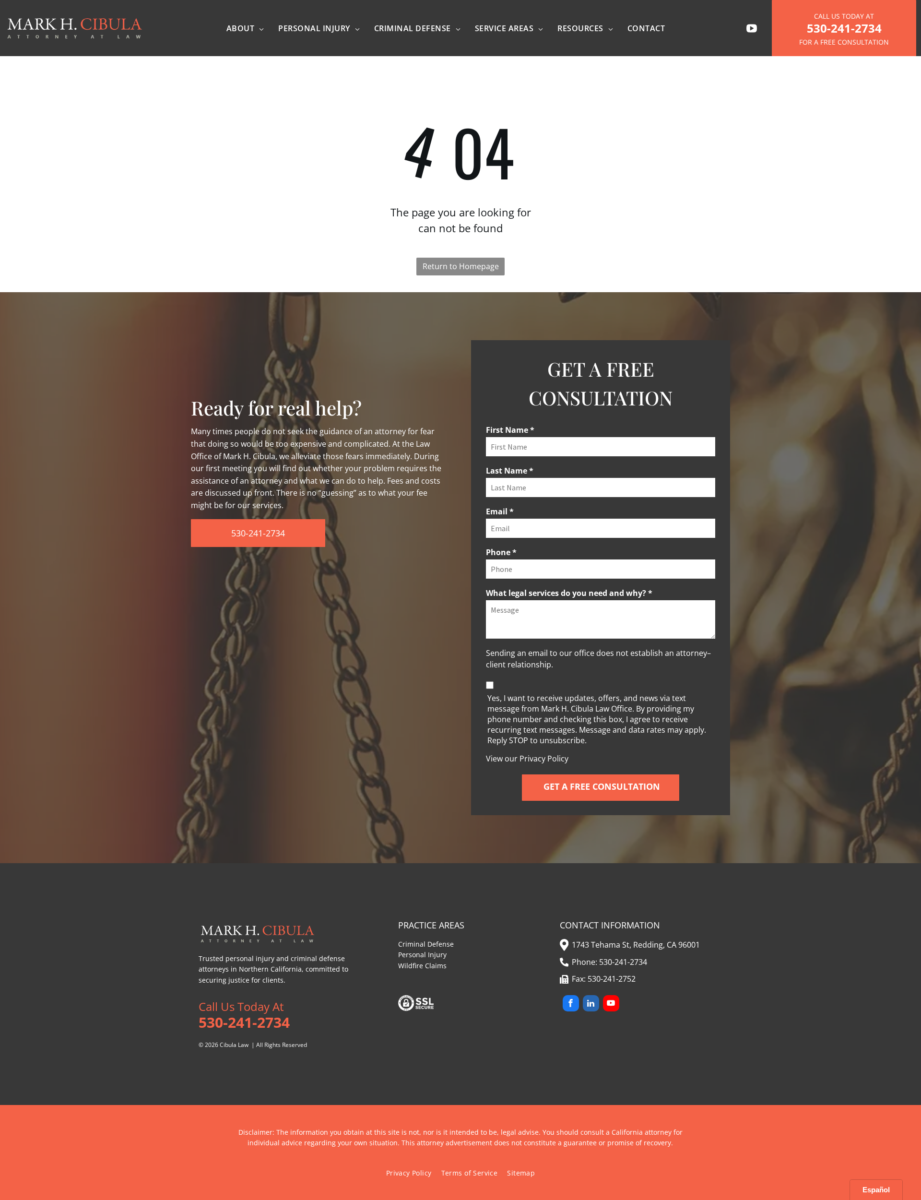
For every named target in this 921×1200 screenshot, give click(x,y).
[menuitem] (245, 28)
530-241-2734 (623, 962)
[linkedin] (591, 1004)
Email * (500, 511)
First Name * (510, 430)
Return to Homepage (461, 266)
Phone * (501, 552)
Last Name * (509, 470)
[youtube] (611, 1004)
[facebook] (571, 1004)
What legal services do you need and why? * (569, 593)
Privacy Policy (544, 758)
